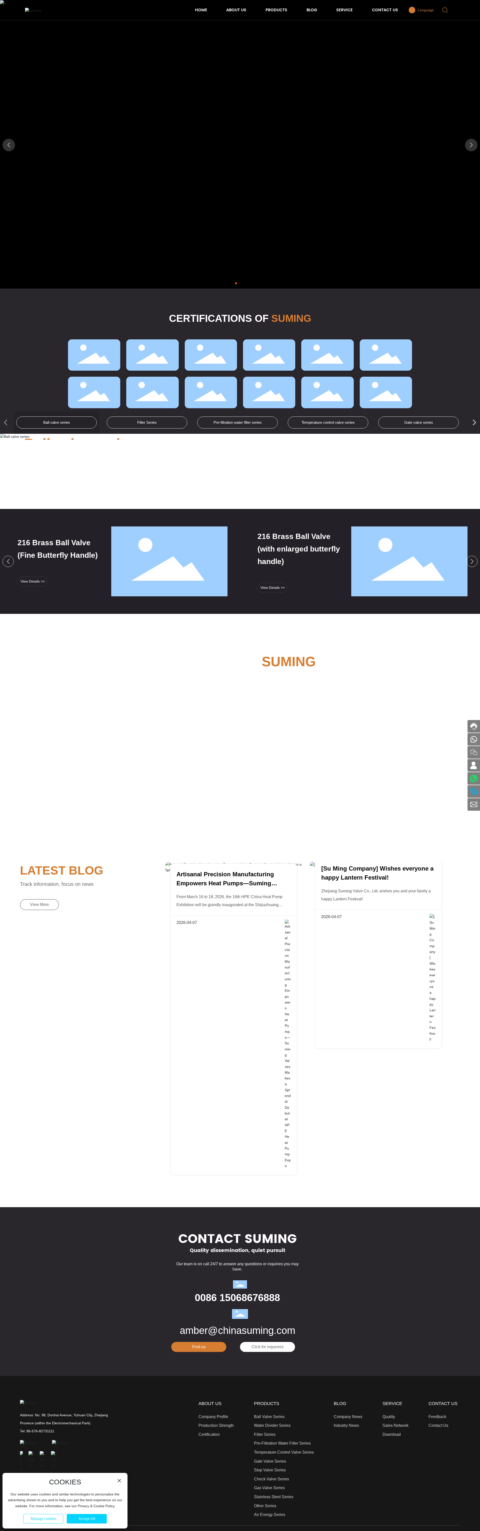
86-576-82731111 (40, 1431)
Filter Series (147, 422)
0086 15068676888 (237, 1297)
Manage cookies (43, 1518)
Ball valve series (56, 422)
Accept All (86, 1518)
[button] (236, 283)
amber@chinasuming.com (237, 1330)
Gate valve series (418, 422)
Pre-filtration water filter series (238, 422)
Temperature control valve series (328, 422)
